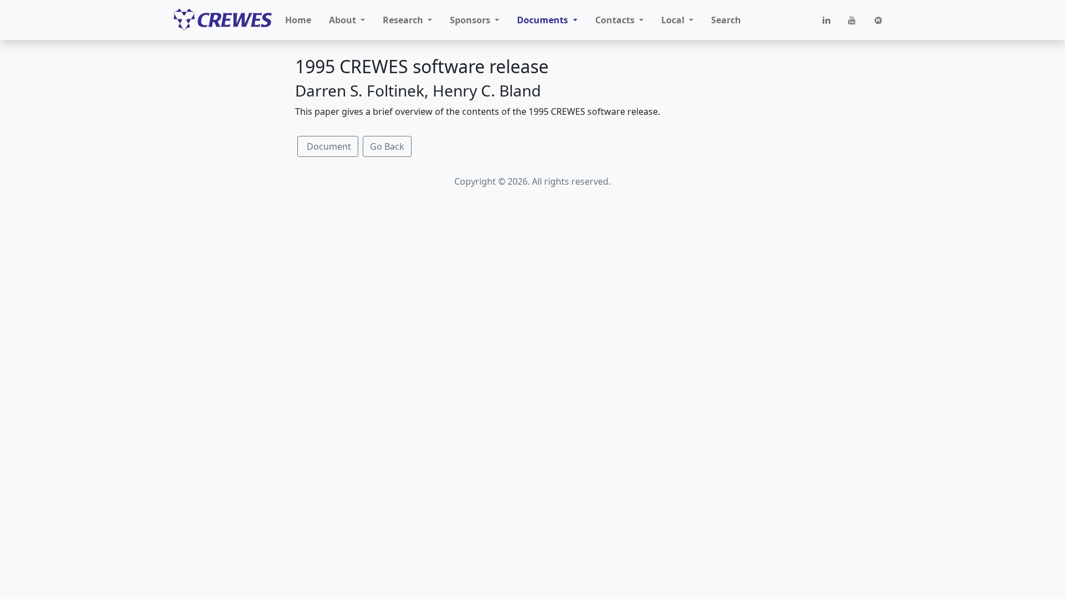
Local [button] (674, 20)
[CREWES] (222, 20)
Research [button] (404, 20)
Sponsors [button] (471, 20)
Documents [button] (543, 20)
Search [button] (726, 20)
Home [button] (298, 20)
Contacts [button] (616, 20)
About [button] (343, 20)
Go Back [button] (387, 146)
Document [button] (328, 146)
